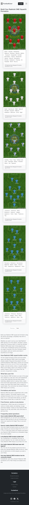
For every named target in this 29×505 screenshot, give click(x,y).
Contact (14, 486)
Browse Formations (14, 475)
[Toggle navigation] (26, 3)
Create (21, 3)
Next (17, 328)
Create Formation (14, 478)
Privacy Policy (14, 484)
